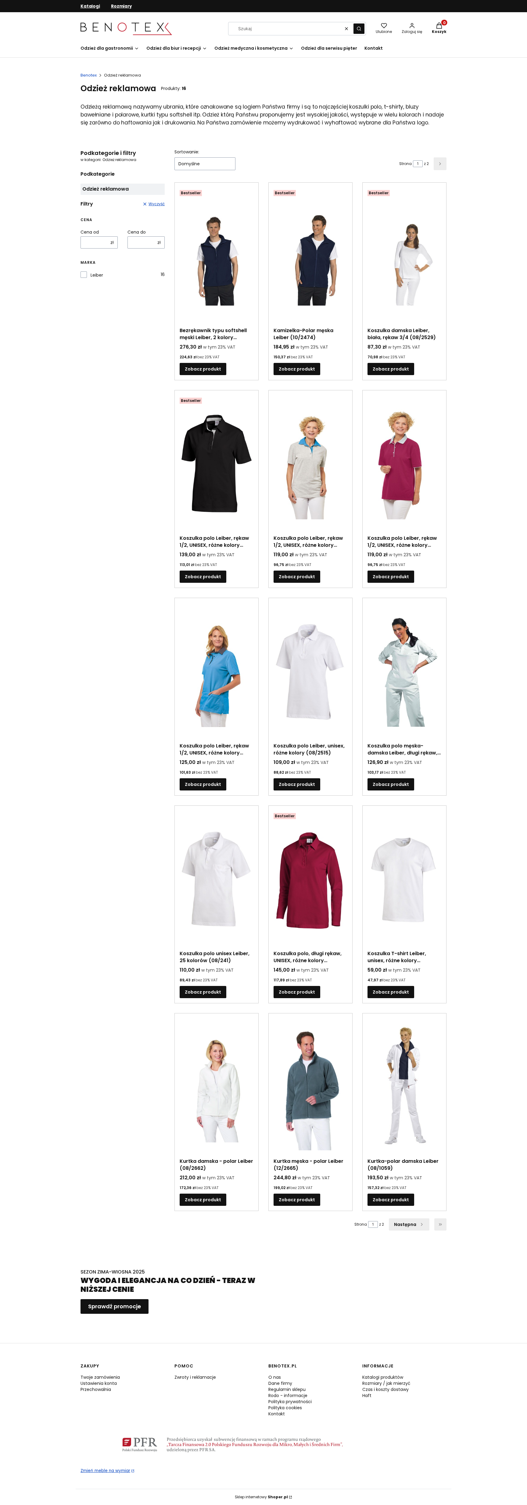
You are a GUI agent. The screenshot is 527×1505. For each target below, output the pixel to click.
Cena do (136, 232)
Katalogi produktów (382, 1377)
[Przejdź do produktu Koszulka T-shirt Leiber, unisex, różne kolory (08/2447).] (404, 879)
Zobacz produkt (203, 369)
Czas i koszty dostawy (385, 1389)
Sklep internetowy (261, 1497)
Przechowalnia (96, 1389)
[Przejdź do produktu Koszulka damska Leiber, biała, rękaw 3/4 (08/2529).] (404, 256)
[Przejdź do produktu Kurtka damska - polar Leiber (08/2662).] (216, 1087)
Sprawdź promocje (114, 1306)
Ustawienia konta (99, 1383)
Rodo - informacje (287, 1395)
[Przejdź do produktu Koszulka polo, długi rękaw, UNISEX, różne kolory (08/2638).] (310, 879)
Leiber (97, 275)
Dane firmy (280, 1383)
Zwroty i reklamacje (195, 1377)
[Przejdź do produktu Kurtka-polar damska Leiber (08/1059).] (404, 1087)
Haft (366, 1395)
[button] (358, 28)
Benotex (89, 75)
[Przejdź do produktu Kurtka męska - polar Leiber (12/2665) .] (310, 1087)
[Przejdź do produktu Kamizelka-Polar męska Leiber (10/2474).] (310, 256)
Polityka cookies (285, 1408)
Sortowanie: (186, 152)
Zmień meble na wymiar (105, 1471)
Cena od (90, 232)
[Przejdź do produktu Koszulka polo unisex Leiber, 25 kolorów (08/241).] (216, 879)
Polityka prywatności (290, 1402)
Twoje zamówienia (100, 1377)
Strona (405, 163)
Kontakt (276, 1414)
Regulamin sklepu (287, 1389)
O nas (274, 1377)
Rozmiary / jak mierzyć (386, 1383)
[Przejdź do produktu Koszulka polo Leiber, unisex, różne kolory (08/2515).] (310, 671)
